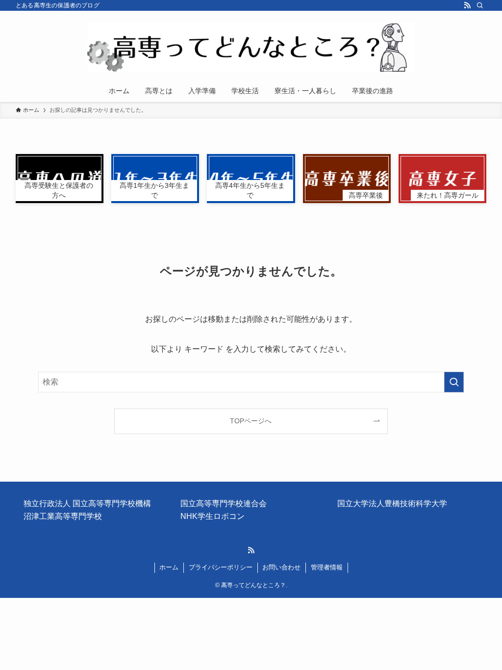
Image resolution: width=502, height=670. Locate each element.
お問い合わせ (281, 567)
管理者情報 (327, 567)
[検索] (480, 5)
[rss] (467, 5)
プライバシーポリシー (220, 567)
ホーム (168, 567)
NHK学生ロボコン (212, 516)
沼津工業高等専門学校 (63, 516)
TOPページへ (251, 421)
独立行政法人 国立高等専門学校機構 (87, 503)
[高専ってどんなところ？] (251, 47)
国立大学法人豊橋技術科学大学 (392, 503)
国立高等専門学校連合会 (223, 503)
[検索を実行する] (454, 382)
